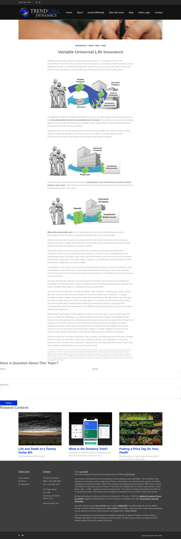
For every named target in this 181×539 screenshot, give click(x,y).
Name (2, 369)
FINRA (120, 506)
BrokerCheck (130, 474)
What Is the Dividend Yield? (88, 448)
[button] (80, 12)
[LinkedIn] (39, 2)
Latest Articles (23, 478)
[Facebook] (36, 2)
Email (95, 369)
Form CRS (84, 472)
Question (4, 385)
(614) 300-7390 (24, 2)
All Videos (22, 481)
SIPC (126, 506)
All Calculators (24, 484)
